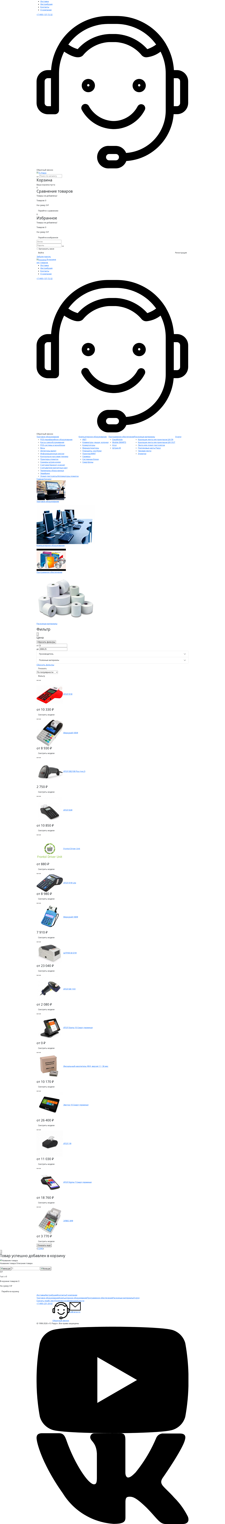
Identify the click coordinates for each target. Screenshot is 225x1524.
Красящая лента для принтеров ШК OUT (156, 442)
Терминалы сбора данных (52, 470)
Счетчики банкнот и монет (52, 465)
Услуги (178, 436)
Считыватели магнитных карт (54, 467)
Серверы (86, 456)
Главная (40, 479)
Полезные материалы (49, 660)
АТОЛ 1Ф (67, 1143)
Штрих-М (116, 448)
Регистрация (181, 252)
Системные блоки (90, 459)
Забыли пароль (44, 256)
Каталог (48, 479)
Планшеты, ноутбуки (91, 451)
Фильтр (41, 676)
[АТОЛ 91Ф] (50, 694)
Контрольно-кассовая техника (54, 456)
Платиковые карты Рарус (149, 448)
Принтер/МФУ (89, 453)
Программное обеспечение (121, 436)
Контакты (44, 7)
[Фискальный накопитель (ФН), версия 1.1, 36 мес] (50, 1066)
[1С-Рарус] (42, 172)
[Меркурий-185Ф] (50, 732)
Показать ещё (44, 1245)
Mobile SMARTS (119, 442)
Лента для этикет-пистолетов (151, 445)
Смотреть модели (46, 714)
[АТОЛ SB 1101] (50, 989)
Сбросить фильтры (45, 665)
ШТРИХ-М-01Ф (70, 953)
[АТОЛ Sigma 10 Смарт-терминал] (50, 1027)
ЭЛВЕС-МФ (68, 1220)
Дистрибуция (46, 4)
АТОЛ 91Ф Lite (69, 883)
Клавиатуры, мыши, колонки (95, 442)
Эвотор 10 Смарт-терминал (75, 1105)
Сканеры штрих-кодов (50, 462)
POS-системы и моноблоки (52, 445)
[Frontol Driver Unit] (50, 848)
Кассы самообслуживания (52, 442)
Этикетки (142, 453)
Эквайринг (45, 473)
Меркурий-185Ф (70, 732)
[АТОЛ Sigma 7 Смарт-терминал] (50, 1182)
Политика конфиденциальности (69, 1300)
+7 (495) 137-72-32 (44, 14)
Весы (42, 448)
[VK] (112, 1478)
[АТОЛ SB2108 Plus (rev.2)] (50, 771)
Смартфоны (87, 462)
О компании (46, 10)
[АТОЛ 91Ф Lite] (50, 883)
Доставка (44, 1)
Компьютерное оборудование (93, 436)
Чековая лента (144, 451)
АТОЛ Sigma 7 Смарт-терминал (77, 1182)
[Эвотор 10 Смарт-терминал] (50, 1105)
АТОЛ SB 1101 (69, 989)
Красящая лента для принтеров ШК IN (155, 439)
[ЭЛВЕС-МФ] (50, 1220)
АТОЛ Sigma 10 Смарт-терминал (78, 1027)
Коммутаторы (88, 445)
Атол (114, 445)
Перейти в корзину (10, 1291)
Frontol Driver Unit (71, 848)
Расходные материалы (144, 436)
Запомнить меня (46, 249)
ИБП (84, 439)
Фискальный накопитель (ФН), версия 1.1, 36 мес (85, 1066)
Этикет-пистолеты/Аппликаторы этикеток (59, 476)
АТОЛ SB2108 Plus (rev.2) (74, 771)
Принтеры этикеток (49, 459)
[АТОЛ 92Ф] (50, 810)
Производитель (46, 654)
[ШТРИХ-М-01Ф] (50, 953)
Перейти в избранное (48, 237)
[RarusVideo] (112, 1379)
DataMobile (117, 439)
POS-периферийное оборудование (56, 439)
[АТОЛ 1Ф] (50, 1143)
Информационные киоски (52, 453)
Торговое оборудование (48, 436)
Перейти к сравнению (48, 210)
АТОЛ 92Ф (67, 810)
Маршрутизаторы (90, 448)
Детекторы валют (48, 451)
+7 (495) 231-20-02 (44, 1303)
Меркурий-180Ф (70, 917)
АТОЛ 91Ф (67, 694)
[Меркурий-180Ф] (50, 917)
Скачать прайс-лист (46, 1300)
